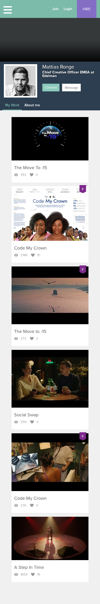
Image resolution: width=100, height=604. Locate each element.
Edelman (49, 76)
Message (71, 88)
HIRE (87, 9)
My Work (12, 105)
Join (55, 9)
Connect (51, 87)
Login (68, 9)
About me (32, 105)
